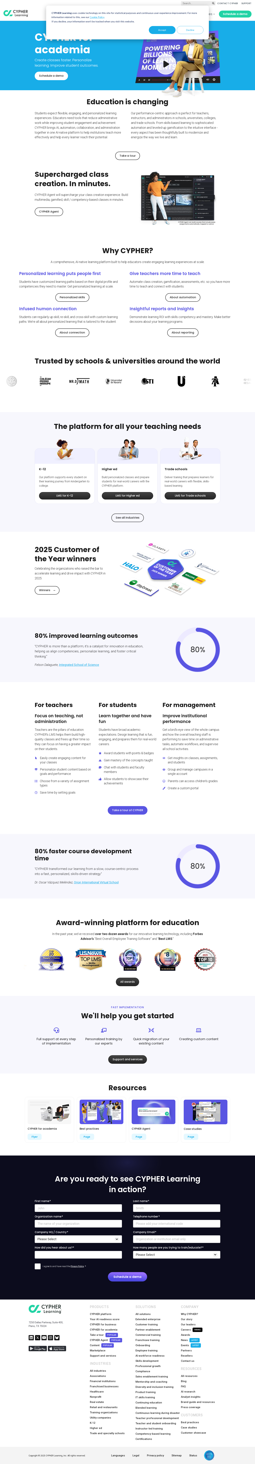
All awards (127, 982)
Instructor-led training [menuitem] (149, 1428)
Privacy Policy (77, 1266)
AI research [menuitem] (188, 1391)
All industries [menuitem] (98, 1370)
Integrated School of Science (79, 665)
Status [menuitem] (193, 1455)
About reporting (183, 333)
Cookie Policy (97, 17)
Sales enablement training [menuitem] (151, 1376)
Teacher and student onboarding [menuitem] (155, 1423)
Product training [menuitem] (145, 1392)
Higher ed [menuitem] (96, 1428)
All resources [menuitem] (189, 1376)
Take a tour (128, 156)
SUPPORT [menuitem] (246, 3)
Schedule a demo (235, 14)
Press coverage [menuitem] (190, 1407)
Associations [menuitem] (98, 1376)
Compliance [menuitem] (142, 1371)
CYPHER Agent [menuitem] (105, 1340)
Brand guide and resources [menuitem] (198, 1402)
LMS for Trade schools (190, 496)
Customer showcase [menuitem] (193, 1432)
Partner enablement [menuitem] (147, 1329)
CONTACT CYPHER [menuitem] (227, 3)
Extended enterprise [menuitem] (147, 1319)
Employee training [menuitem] (146, 1350)
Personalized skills (72, 297)
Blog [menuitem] (183, 1381)
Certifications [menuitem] (143, 1439)
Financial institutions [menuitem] (103, 1381)
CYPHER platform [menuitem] (100, 1314)
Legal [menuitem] (136, 1455)
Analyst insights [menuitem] (190, 1396)
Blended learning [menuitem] (146, 1407)
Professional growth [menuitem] (148, 1366)
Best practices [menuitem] (190, 1422)
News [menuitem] (189, 1340)
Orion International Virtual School (96, 882)
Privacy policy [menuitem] (155, 1455)
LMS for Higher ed (128, 496)
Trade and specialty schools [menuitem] (107, 1433)
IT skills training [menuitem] (145, 1397)
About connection (72, 333)
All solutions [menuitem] (143, 1314)
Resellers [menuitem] (187, 1355)
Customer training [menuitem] (146, 1324)
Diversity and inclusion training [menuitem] (154, 1387)
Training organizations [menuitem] (104, 1412)
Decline (190, 29)
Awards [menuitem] (185, 1334)
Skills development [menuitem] (147, 1361)
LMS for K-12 (64, 496)
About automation (183, 297)
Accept (162, 29)
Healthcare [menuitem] (97, 1391)
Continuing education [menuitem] (148, 1402)
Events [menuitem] (190, 1345)
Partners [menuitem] (186, 1350)
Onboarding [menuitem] (142, 1345)
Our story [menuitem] (186, 1319)
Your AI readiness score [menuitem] (105, 1319)
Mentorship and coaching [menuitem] (151, 1381)
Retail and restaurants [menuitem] (103, 1407)
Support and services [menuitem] (103, 1355)
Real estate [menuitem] (97, 1402)
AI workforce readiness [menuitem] (149, 1355)
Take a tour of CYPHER (127, 810)
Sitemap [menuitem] (177, 1455)
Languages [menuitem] (118, 1455)
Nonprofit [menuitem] (95, 1396)
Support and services (128, 1059)
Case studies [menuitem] (189, 1427)
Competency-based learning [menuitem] (153, 1433)
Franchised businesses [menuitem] (104, 1386)
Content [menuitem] (101, 1345)
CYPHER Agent (49, 212)
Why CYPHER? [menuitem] (189, 1314)
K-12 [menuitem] (92, 1422)
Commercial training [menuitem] (148, 1334)
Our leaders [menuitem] (188, 1324)
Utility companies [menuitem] (100, 1417)
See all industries (127, 518)
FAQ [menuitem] (183, 1386)
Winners (44, 590)
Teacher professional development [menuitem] (157, 1418)
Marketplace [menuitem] (97, 1350)
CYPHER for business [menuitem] (103, 1324)
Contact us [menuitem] (187, 1361)
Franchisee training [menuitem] (147, 1340)
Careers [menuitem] (191, 1329)
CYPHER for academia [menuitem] (103, 1329)
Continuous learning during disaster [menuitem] (157, 1413)
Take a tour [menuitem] (103, 1334)
